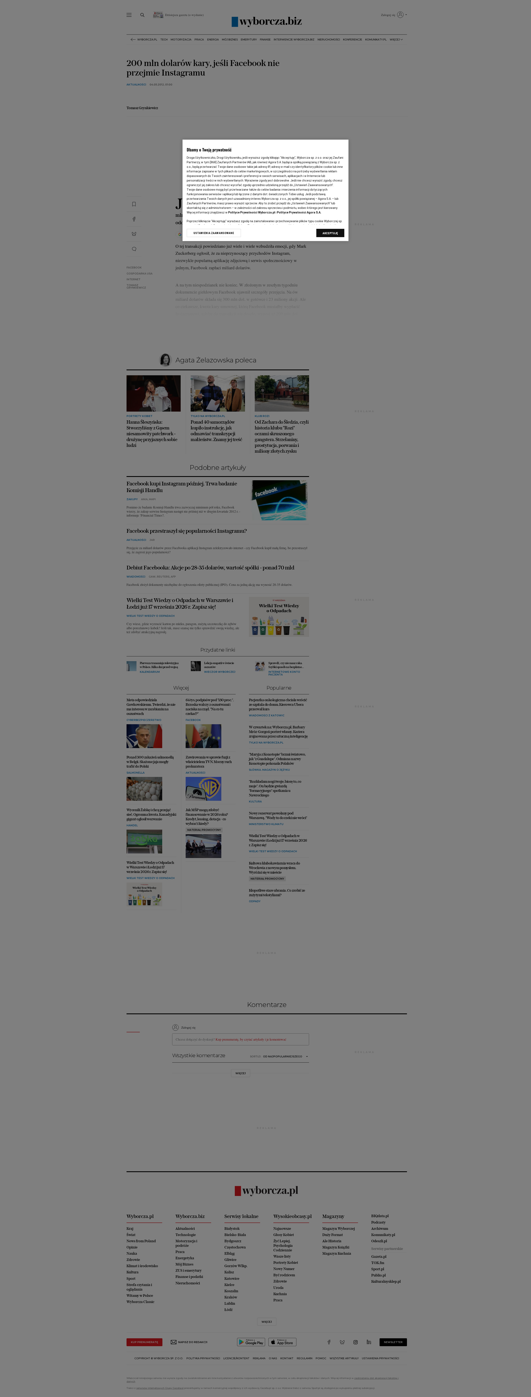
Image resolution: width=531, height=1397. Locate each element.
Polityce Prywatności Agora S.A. (299, 212)
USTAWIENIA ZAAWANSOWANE (214, 233)
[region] (265, 190)
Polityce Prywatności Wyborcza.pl (251, 212)
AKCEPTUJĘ (330, 233)
